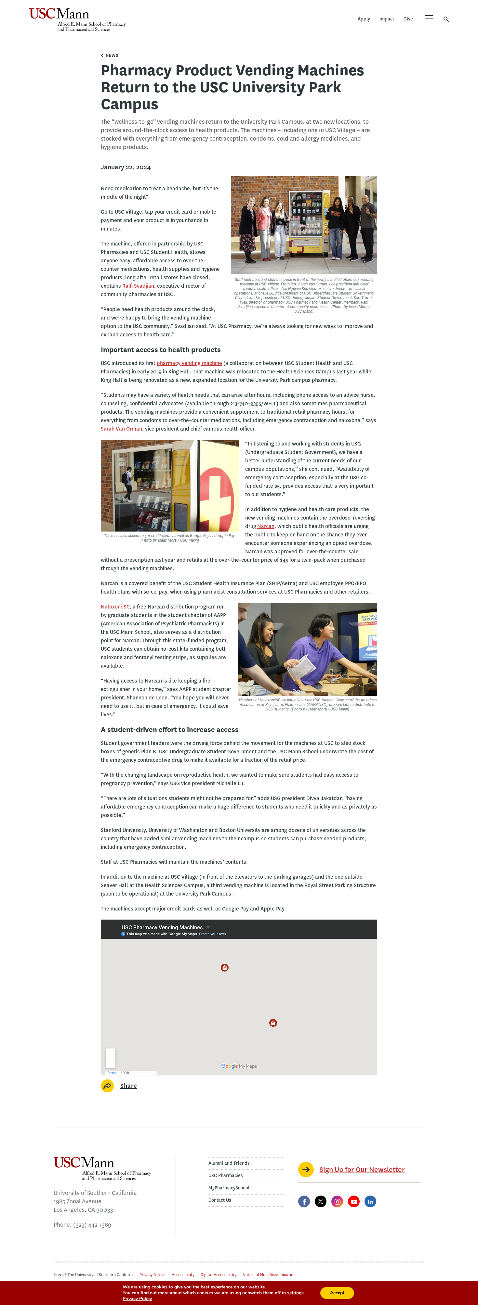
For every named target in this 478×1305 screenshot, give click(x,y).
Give (408, 19)
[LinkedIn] (370, 1201)
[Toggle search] (446, 19)
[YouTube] (354, 1201)
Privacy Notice (152, 1274)
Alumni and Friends (229, 1163)
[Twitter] (320, 1201)
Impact (386, 19)
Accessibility (183, 1274)
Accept (337, 1293)
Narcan (265, 526)
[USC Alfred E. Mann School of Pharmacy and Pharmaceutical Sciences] (77, 19)
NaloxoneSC (115, 606)
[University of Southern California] (174, 24)
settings (295, 1293)
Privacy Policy (137, 1299)
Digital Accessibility (218, 1274)
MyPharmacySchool (228, 1188)
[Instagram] (337, 1201)
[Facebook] (304, 1201)
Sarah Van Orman (121, 428)
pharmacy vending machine (189, 363)
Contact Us (219, 1200)
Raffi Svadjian (138, 285)
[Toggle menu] (428, 15)
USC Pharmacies (225, 1176)
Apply (364, 19)
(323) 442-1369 (92, 1225)
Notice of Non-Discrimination (269, 1274)
